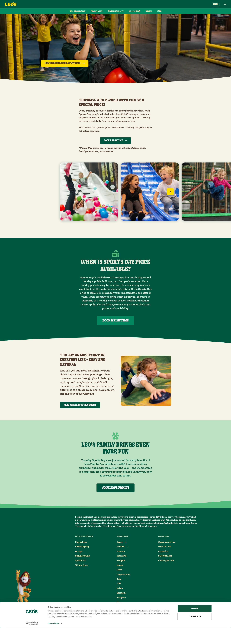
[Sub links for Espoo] (125, 542)
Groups (78, 551)
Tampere (121, 597)
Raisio (120, 588)
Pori (119, 584)
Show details (53, 623)
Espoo (119, 542)
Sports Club (134, 11)
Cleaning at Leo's (166, 560)
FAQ (159, 11)
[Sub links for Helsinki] (127, 546)
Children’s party (115, 11)
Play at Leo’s (97, 11)
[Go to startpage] (10, 4)
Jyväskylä (121, 556)
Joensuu (121, 551)
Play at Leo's (81, 542)
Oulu (119, 579)
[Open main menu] (224, 4)
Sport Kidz (80, 560)
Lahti (119, 570)
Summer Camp (82, 556)
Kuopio (120, 565)
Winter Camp (81, 565)
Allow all (194, 608)
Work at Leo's (164, 547)
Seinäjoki (121, 593)
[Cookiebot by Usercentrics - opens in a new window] (31, 623)
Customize (193, 616)
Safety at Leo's (165, 556)
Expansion (163, 551)
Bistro (149, 11)
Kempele (121, 560)
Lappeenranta (123, 574)
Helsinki (121, 547)
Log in (215, 4)
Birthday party (82, 547)
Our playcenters (77, 11)
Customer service (166, 542)
